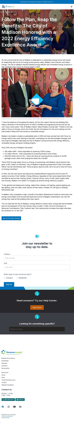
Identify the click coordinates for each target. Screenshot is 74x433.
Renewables (5, 368)
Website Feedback (8, 385)
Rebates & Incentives (8, 358)
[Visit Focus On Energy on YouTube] (14, 407)
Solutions (4, 366)
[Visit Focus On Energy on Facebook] (3, 407)
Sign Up (9, 284)
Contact (4, 382)
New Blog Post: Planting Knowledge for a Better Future (37, 2)
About (3, 375)
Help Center (37, 307)
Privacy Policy (5, 417)
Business (4, 363)
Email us (21, 399)
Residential (5, 361)
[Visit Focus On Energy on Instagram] (8, 407)
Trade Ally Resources (8, 380)
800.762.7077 (9, 399)
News (3, 377)
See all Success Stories (11, 218)
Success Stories (5, 12)
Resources (5, 372)
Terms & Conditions (7, 416)
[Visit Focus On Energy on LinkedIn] (20, 407)
